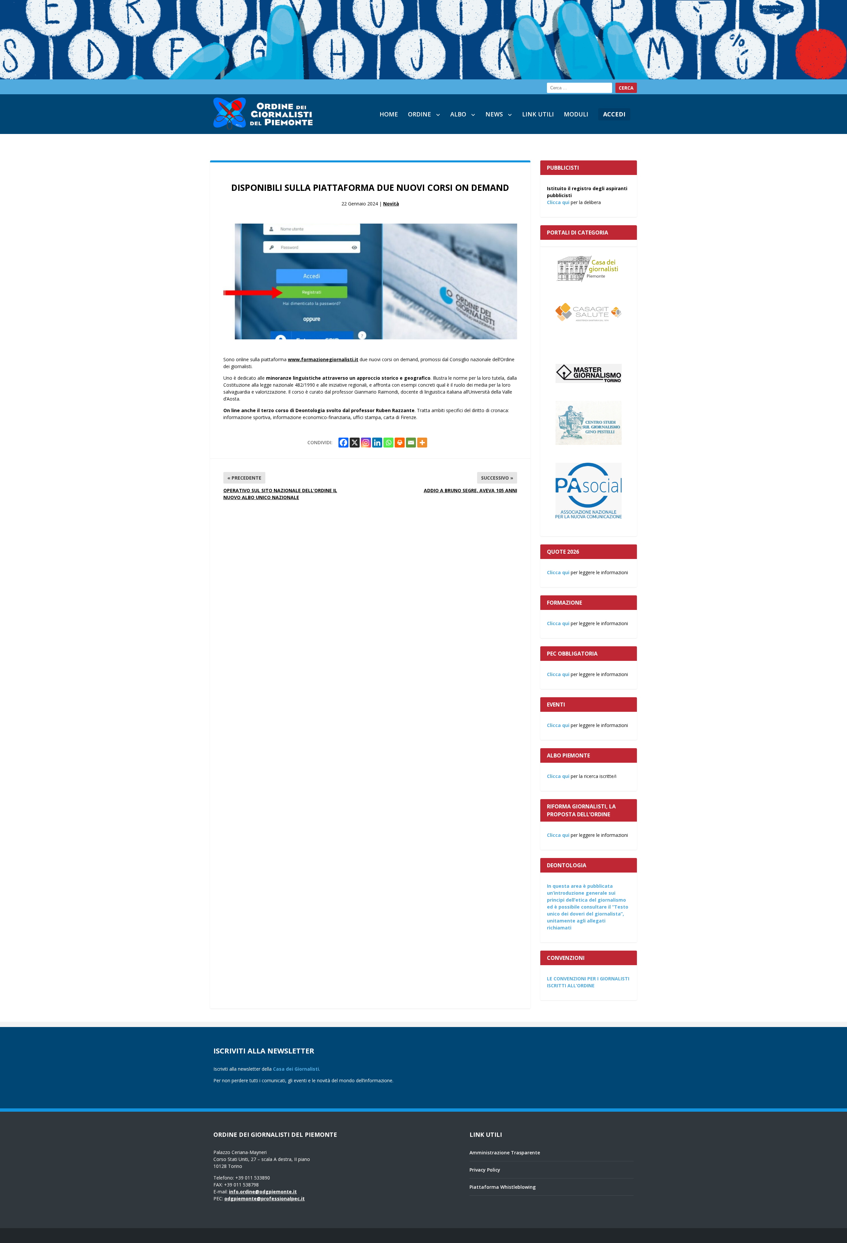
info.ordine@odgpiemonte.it (263, 1191)
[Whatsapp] (388, 443)
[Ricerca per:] (579, 88)
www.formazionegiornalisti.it (323, 359)
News (494, 114)
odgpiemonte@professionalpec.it (264, 1198)
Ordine (419, 114)
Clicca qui (558, 202)
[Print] (400, 443)
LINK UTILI (538, 114)
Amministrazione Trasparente (504, 1152)
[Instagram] (366, 443)
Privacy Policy (484, 1170)
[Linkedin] (377, 443)
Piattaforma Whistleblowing (502, 1187)
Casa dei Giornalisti (296, 1069)
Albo (458, 114)
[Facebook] (343, 443)
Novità (391, 203)
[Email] (411, 443)
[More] (422, 443)
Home (388, 114)
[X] (355, 443)
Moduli (576, 114)
